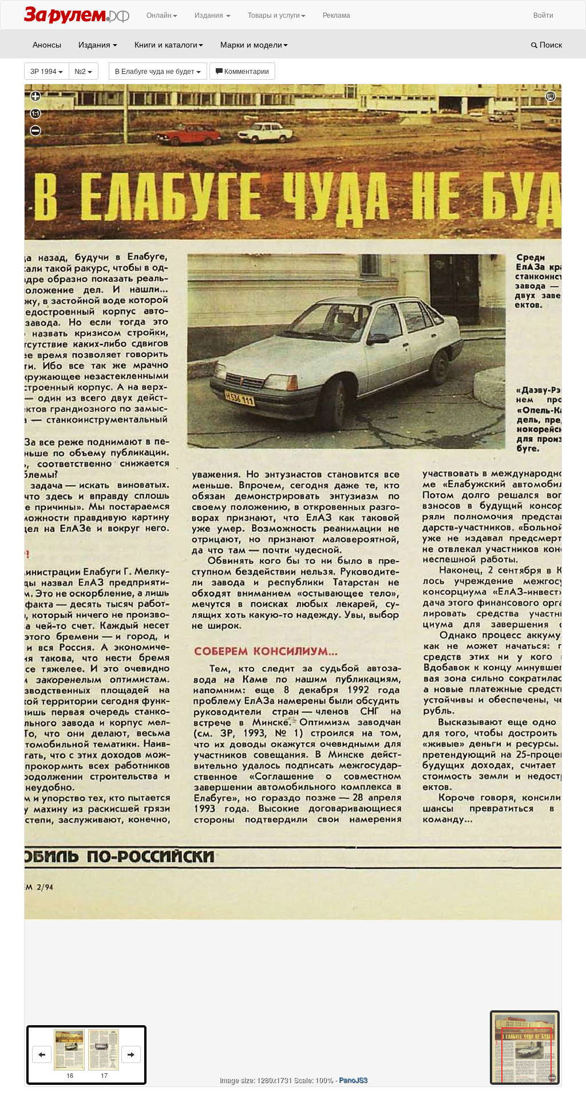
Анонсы (47, 44)
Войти (543, 14)
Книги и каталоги (165, 44)
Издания (210, 14)
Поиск (549, 44)
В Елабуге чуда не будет (155, 71)
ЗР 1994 (44, 71)
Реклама (336, 14)
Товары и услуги (274, 14)
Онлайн (159, 14)
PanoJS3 (353, 1079)
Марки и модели (251, 44)
